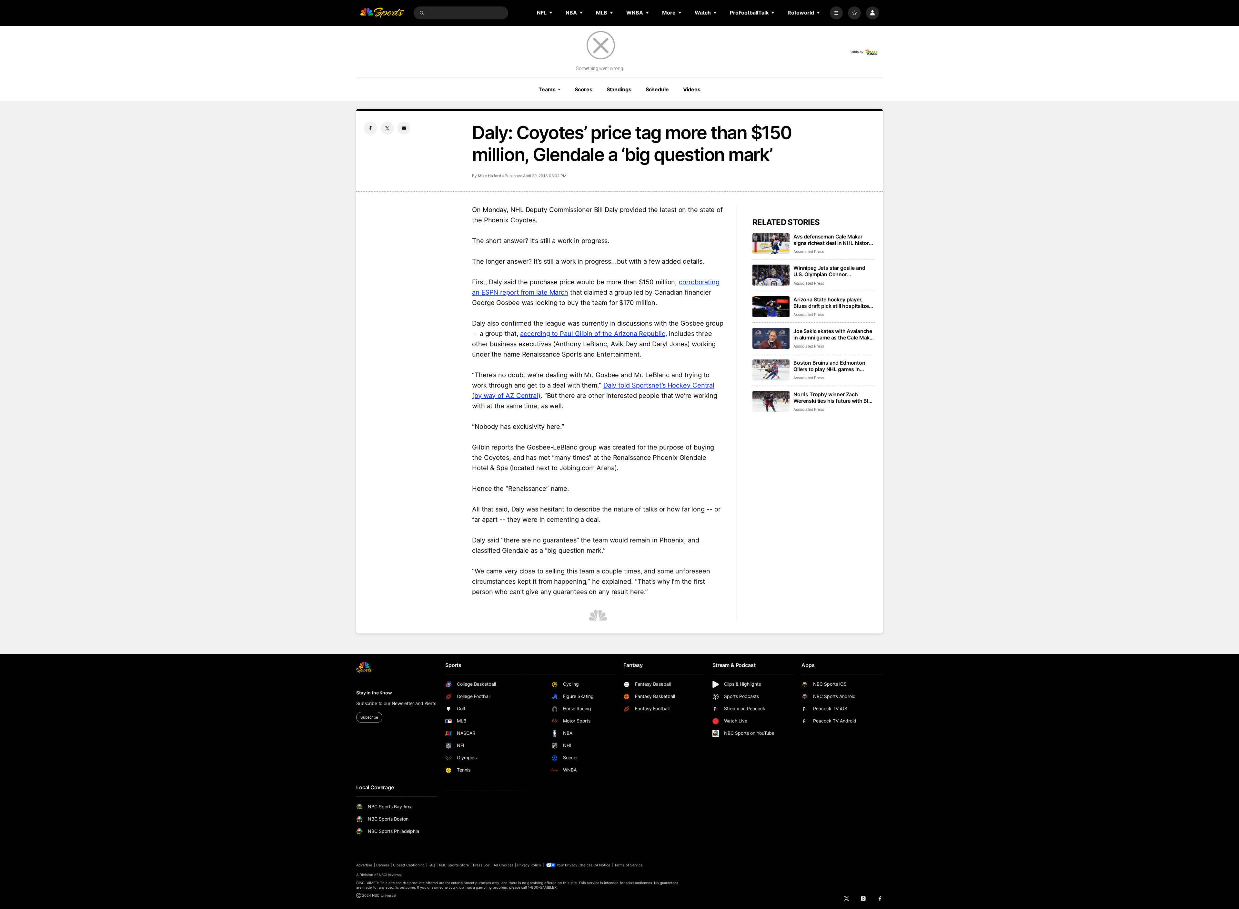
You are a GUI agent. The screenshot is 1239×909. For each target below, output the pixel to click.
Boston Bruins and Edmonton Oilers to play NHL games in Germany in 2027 (829, 365)
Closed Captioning (409, 865)
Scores (583, 89)
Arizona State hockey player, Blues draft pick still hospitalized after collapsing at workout (832, 302)
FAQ (431, 865)
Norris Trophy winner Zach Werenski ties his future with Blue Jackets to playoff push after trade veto (833, 397)
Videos (691, 89)
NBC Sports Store (454, 865)
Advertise (364, 865)
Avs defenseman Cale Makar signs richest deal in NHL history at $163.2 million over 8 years (832, 239)
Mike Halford (489, 175)
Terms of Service (628, 865)
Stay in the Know (374, 692)
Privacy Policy (529, 865)
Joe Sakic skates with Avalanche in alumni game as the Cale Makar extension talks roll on (833, 334)
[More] (836, 12)
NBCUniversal (390, 875)
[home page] (382, 13)
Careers (382, 865)
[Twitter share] (387, 128)
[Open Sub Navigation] (551, 12)
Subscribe (369, 717)
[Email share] (404, 128)
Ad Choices (503, 865)
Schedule (657, 89)
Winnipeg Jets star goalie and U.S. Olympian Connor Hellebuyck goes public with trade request (829, 271)
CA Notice (601, 865)
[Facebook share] (370, 128)
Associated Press (808, 251)
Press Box (481, 865)
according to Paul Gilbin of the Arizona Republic (592, 334)
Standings (619, 89)
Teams (547, 89)
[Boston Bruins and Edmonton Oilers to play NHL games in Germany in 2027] (771, 369)
